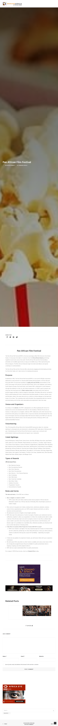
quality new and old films (33, 383)
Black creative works (27, 390)
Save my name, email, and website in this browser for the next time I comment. (21, 664)
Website (41, 656)
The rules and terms (10, 494)
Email (23, 656)
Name (5, 656)
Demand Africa (23, 165)
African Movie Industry (38, 358)
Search (7, 713)
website (16, 408)
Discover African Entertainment (29, 723)
